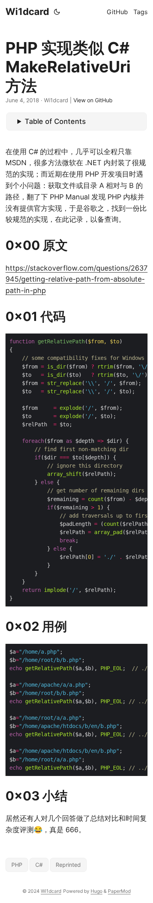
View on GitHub (93, 100)
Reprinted (68, 864)
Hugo (96, 891)
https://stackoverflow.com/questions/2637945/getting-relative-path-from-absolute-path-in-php (76, 279)
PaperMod (119, 891)
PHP (16, 864)
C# (39, 864)
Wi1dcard (27, 11)
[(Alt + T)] (57, 12)
